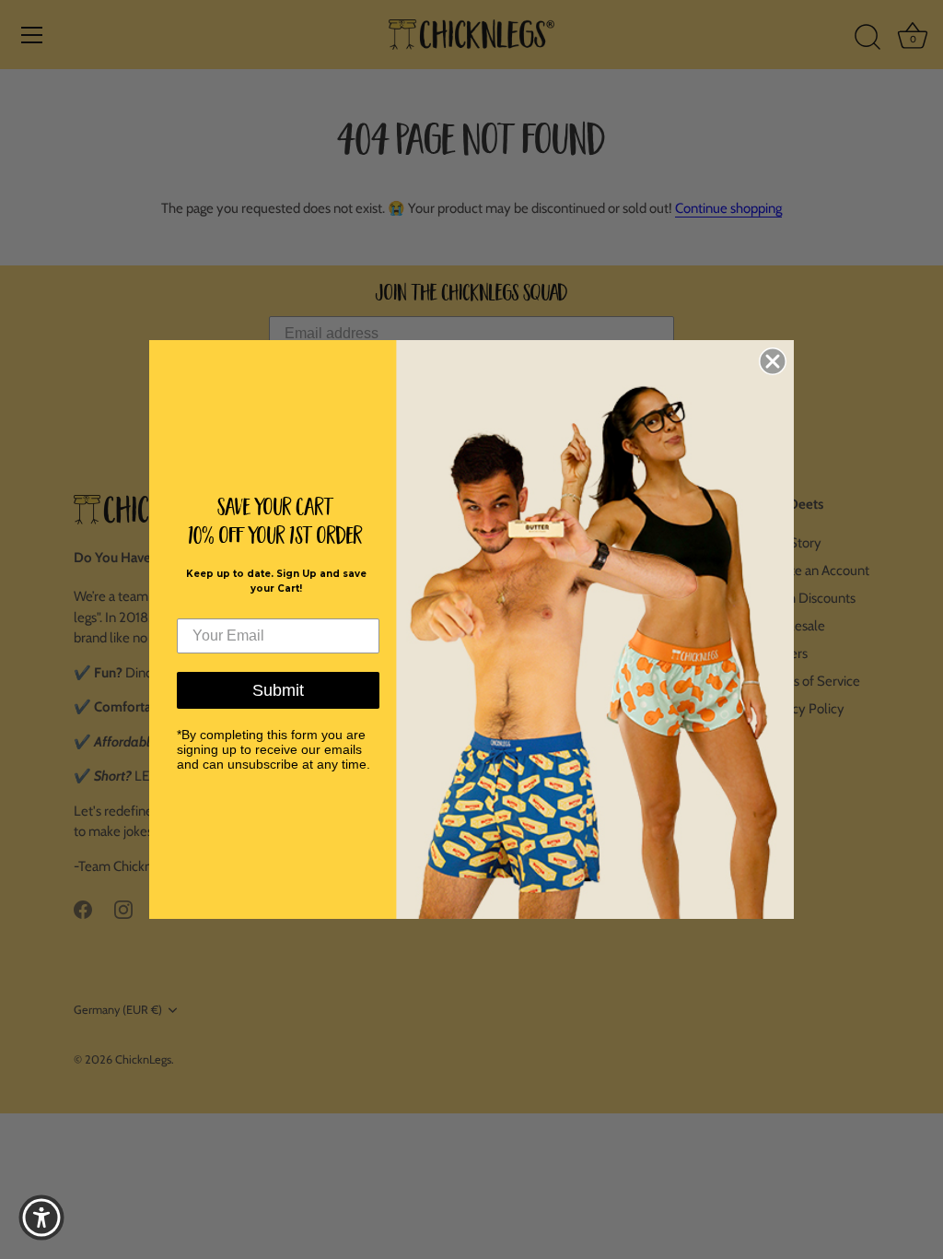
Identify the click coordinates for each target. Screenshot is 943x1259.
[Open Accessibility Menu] (41, 1217)
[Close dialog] (772, 361)
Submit (278, 690)
